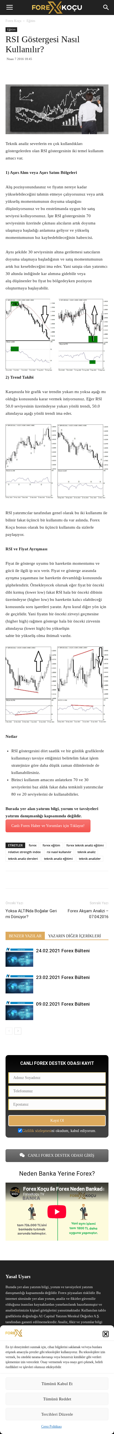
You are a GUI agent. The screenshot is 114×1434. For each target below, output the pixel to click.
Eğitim (31, 21)
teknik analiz (86, 852)
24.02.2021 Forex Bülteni (63, 950)
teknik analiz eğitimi (58, 858)
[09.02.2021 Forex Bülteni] (19, 1010)
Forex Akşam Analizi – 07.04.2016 (88, 913)
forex (33, 845)
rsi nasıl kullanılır (59, 852)
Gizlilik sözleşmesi (36, 1131)
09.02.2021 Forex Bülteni (63, 1004)
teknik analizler (90, 858)
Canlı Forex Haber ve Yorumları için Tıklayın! (48, 826)
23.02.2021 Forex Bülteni (63, 977)
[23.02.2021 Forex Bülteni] (19, 983)
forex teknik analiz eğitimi (85, 845)
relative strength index (24, 852)
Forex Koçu (13, 21)
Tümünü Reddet (57, 1399)
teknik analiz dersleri (23, 858)
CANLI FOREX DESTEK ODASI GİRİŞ (60, 1155)
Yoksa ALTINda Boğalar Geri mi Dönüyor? (31, 913)
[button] (105, 1334)
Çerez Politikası (51, 1426)
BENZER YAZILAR (25, 936)
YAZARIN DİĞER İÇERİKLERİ (74, 936)
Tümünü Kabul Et (57, 1383)
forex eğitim (51, 845)
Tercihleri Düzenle (57, 1414)
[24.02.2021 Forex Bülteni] (19, 957)
